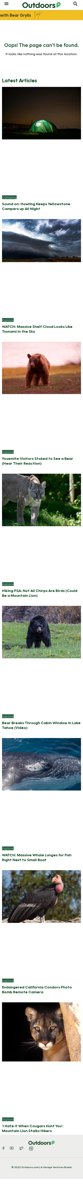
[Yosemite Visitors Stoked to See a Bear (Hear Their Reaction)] (41, 367)
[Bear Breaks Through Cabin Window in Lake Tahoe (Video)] (41, 631)
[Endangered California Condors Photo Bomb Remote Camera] (41, 896)
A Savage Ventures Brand (56, 1167)
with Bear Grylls (15, 15)
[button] (6, 3)
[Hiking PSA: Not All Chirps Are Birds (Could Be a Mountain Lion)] (41, 499)
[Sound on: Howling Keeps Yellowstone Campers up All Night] (41, 112)
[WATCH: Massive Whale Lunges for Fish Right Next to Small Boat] (41, 764)
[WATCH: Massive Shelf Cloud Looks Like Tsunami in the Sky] (41, 240)
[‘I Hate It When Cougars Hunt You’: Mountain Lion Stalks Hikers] (41, 1031)
